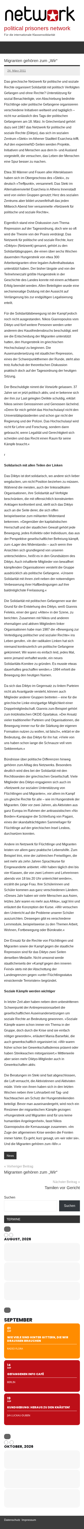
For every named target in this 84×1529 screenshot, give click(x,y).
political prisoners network (37, 28)
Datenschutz (12, 1519)
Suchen (9, 1197)
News (10, 1155)
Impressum (29, 1519)
